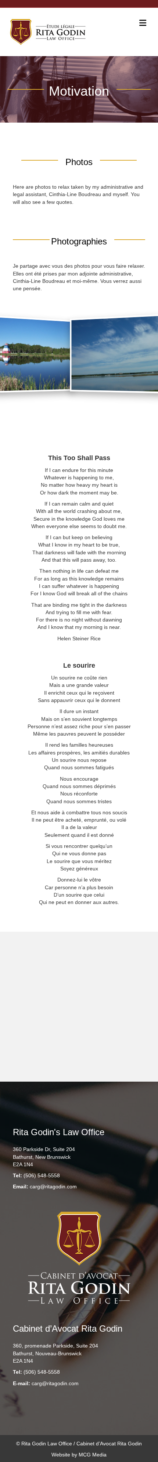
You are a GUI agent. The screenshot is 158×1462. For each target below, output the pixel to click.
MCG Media (93, 1455)
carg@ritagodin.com (53, 1186)
